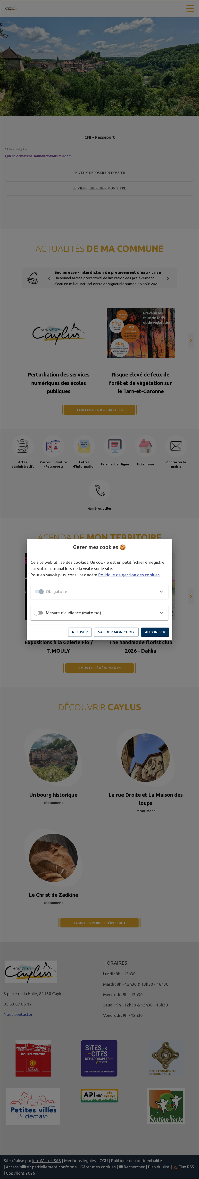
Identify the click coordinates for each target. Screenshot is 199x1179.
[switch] (36, 612)
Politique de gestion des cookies (129, 574)
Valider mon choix (116, 632)
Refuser (80, 632)
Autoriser (155, 632)
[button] (99, 591)
